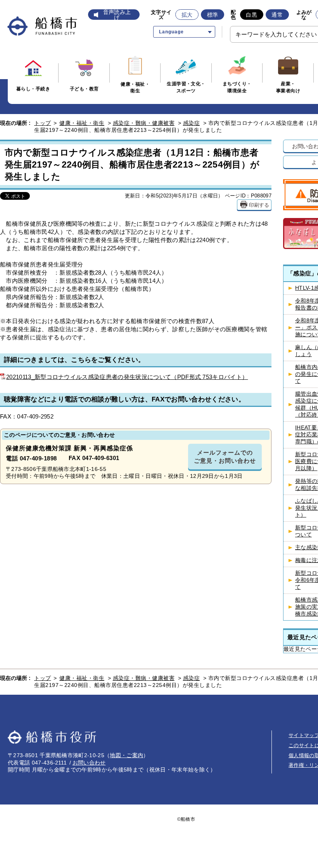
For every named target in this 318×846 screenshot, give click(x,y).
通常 (277, 14)
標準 (212, 14)
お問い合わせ (89, 762)
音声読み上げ (117, 14)
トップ (42, 123)
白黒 (251, 14)
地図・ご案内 (126, 755)
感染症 (191, 123)
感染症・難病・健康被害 (144, 123)
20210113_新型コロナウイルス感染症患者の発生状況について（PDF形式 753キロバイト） (127, 377)
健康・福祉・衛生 (81, 123)
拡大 (187, 14)
